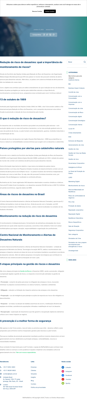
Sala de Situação (73, 226)
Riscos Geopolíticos (74, 222)
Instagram (69, 371)
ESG (69, 137)
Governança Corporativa (76, 163)
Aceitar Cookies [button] (49, 11)
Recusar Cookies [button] (37, 11)
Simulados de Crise (74, 238)
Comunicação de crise (75, 108)
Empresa (33, 367)
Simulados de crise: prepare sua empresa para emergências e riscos (77, 244)
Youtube (68, 379)
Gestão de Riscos (25, 271)
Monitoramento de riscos (76, 185)
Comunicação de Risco (75, 112)
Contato (33, 384)
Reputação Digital (74, 214)
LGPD (70, 177)
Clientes (33, 370)
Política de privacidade (38, 387)
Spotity (68, 383)
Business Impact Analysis (76, 88)
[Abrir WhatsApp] (82, 397)
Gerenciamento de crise (76, 145)
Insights (33, 377)
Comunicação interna (75, 124)
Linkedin (68, 367)
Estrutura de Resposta (75, 141)
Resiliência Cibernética (75, 218)
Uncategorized (73, 250)
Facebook (69, 375)
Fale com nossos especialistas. (26, 352)
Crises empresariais (74, 133)
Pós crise (71, 202)
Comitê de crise (73, 92)
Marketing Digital (74, 181)
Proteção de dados (74, 206)
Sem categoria (73, 234)
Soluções (34, 374)
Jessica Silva (49, 29)
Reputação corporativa (75, 210)
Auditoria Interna (73, 80)
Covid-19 (71, 129)
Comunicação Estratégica (76, 120)
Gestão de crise (73, 149)
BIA (69, 84)
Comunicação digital (75, 116)
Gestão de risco (73, 159)
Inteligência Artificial (75, 167)
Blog (32, 380)
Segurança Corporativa (75, 230)
